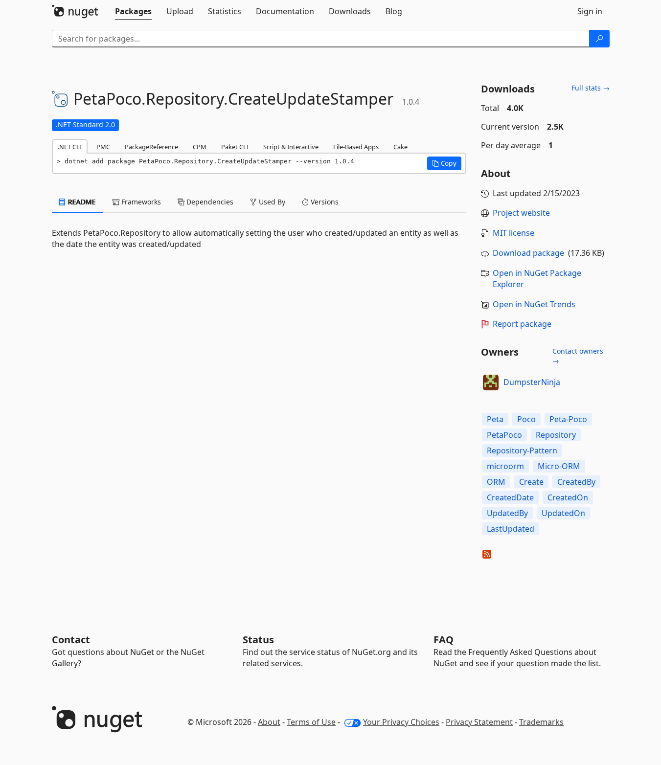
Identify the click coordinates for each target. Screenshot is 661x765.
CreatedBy (576, 481)
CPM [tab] (199, 146)
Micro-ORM (559, 466)
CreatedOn (567, 497)
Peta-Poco (568, 419)
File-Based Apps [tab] (356, 146)
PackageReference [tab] (151, 146)
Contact (71, 639)
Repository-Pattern (522, 450)
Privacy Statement (479, 722)
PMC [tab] (103, 146)
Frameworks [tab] (140, 201)
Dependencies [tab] (208, 201)
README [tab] (81, 201)
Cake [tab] (400, 146)
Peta (495, 419)
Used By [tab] (271, 201)
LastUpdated (510, 528)
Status (258, 639)
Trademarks (541, 722)
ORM (496, 481)
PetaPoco (504, 434)
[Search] (599, 38)
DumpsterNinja (531, 382)
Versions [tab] (324, 201)
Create (531, 481)
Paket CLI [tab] (235, 146)
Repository (556, 434)
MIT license (513, 232)
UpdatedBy (507, 513)
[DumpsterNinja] (491, 382)
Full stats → (590, 87)
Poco (526, 419)
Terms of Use (311, 722)
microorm (505, 466)
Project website (521, 212)
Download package (528, 253)
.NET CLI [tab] (70, 146)
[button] (444, 163)
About (269, 722)
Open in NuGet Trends (534, 304)
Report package (522, 323)
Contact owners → (577, 355)
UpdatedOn (563, 513)
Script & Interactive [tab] (291, 146)
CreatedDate (510, 497)
